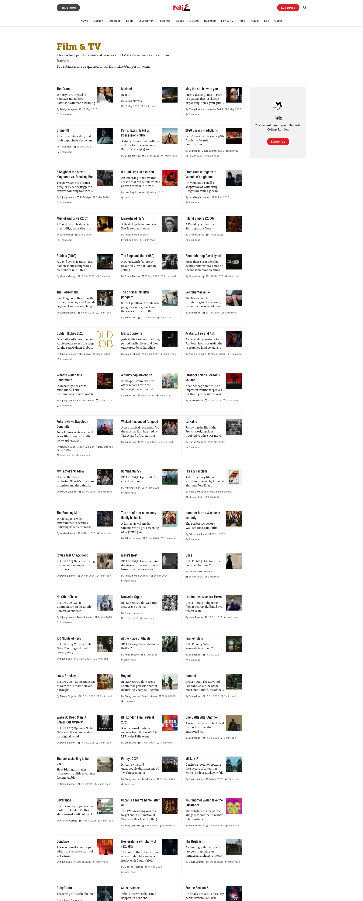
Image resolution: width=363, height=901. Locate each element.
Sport (129, 20)
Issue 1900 (68, 7)
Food (242, 20)
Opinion (98, 20)
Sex (266, 20)
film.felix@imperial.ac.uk (129, 67)
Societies (114, 20)
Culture (194, 20)
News (84, 20)
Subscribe (288, 7)
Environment (146, 20)
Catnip (278, 20)
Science (165, 20)
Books (180, 20)
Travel (255, 20)
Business (210, 20)
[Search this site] (305, 8)
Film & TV (227, 20)
